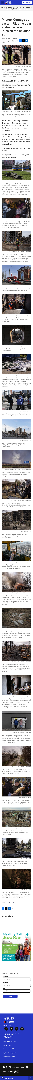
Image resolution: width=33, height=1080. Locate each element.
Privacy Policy (7, 1045)
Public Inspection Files (10, 1041)
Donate (27, 2)
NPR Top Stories (12, 903)
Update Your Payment (10, 1053)
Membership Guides (9, 1056)
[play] (3, 1078)
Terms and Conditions (10, 1049)
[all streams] (30, 1078)
